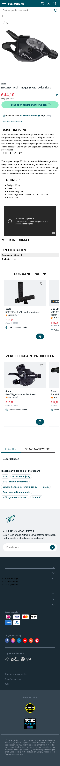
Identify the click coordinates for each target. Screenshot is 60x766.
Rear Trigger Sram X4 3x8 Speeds (21, 394)
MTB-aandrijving (21, 476)
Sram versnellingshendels (16, 492)
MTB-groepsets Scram (15, 497)
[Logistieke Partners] (30, 660)
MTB (5, 476)
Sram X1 (36, 497)
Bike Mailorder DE (28, 115)
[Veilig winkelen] (30, 619)
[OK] (52, 547)
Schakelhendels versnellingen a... (20, 487)
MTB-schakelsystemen (15, 481)
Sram (3, 84)
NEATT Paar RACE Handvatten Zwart (23, 312)
